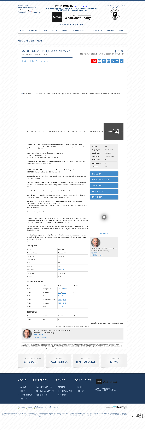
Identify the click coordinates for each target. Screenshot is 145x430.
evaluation (58, 362)
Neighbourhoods (80, 30)
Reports (61, 387)
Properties (33, 30)
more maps (104, 233)
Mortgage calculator (105, 191)
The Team (110, 30)
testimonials (86, 362)
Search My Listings (44, 387)
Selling (55, 30)
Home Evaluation (65, 391)
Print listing (97, 197)
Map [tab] (46, 61)
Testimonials (97, 30)
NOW (114, 362)
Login (79, 387)
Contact (24, 399)
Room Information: (35, 281)
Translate (36, 12)
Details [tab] (24, 61)
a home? (31, 362)
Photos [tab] (32, 61)
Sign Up (80, 391)
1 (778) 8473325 (95, 253)
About (23, 387)
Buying (44, 30)
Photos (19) (96, 173)
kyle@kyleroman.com (27, 7)
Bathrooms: (32, 311)
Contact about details (100, 179)
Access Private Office (42, 409)
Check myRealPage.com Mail (26, 409)
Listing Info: (32, 245)
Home (22, 30)
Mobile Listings (42, 395)
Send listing (97, 185)
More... (121, 30)
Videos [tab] (39, 61)
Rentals (65, 30)
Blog (23, 391)
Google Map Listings (45, 391)
